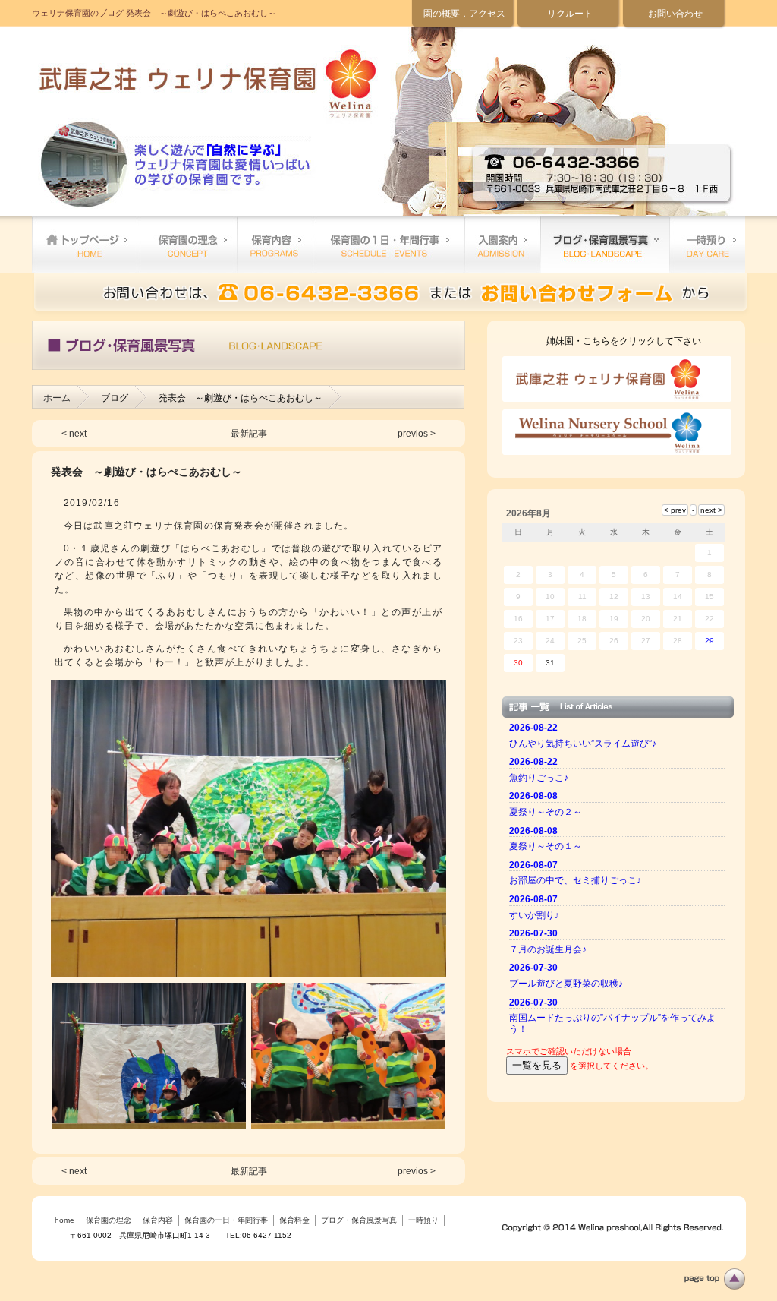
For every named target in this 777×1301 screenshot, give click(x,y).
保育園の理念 (188, 244)
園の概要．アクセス (464, 13)
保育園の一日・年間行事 (388, 244)
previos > (417, 433)
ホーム (57, 398)
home (86, 244)
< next (74, 433)
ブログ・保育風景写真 (604, 244)
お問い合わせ (675, 13)
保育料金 (502, 244)
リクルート (570, 13)
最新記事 (249, 433)
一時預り (707, 244)
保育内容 (275, 244)
